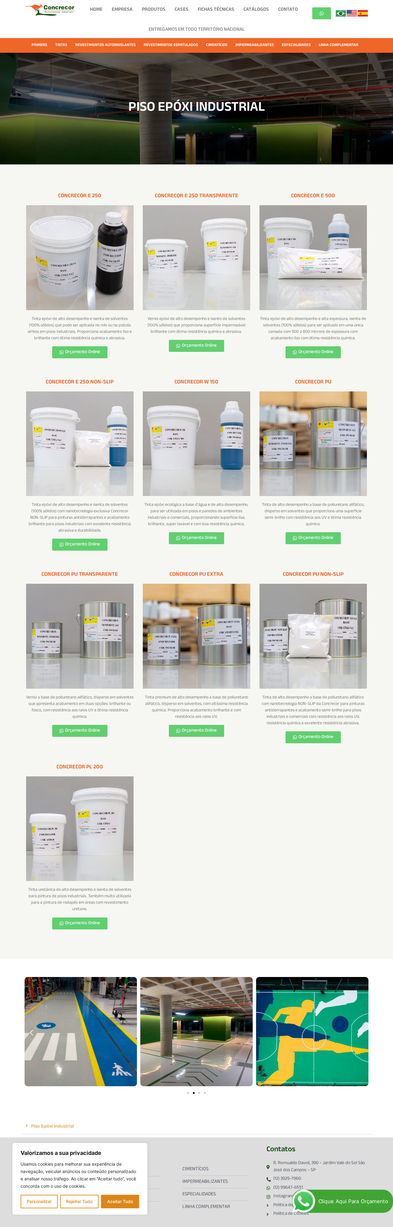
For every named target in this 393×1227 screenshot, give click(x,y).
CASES (182, 10)
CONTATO (288, 10)
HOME (96, 10)
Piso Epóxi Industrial (52, 1127)
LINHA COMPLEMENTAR (338, 45)
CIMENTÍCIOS (217, 45)
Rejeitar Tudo (79, 1201)
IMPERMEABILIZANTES (254, 45)
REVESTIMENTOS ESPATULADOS (171, 45)
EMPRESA (122, 10)
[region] (79, 1179)
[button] (31, 1032)
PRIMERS (39, 45)
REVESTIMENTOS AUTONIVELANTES (105, 45)
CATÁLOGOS (256, 10)
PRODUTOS (153, 10)
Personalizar (39, 1201)
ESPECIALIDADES (296, 45)
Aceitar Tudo (120, 1201)
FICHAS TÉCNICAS (216, 10)
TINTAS (61, 45)
